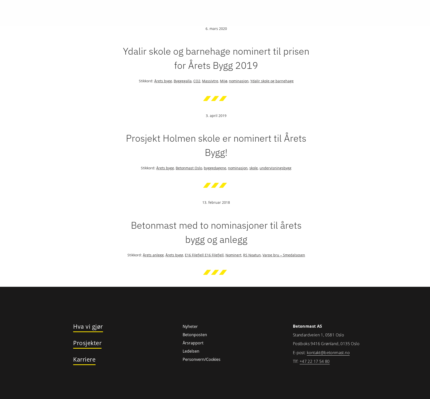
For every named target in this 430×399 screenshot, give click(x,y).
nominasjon (239, 81)
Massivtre (210, 81)
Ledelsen (191, 351)
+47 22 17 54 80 (315, 361)
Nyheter (190, 326)
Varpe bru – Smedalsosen (284, 255)
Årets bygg (163, 81)
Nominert (233, 255)
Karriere (84, 359)
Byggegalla (183, 81)
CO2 (196, 81)
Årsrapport (193, 343)
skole (253, 168)
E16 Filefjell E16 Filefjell (204, 255)
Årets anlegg (153, 255)
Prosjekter (87, 343)
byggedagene (215, 168)
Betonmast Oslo (189, 168)
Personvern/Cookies (201, 359)
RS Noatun (252, 255)
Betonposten (195, 334)
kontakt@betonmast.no (328, 352)
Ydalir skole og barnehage (272, 81)
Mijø (223, 81)
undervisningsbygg (275, 168)
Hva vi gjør (88, 326)
